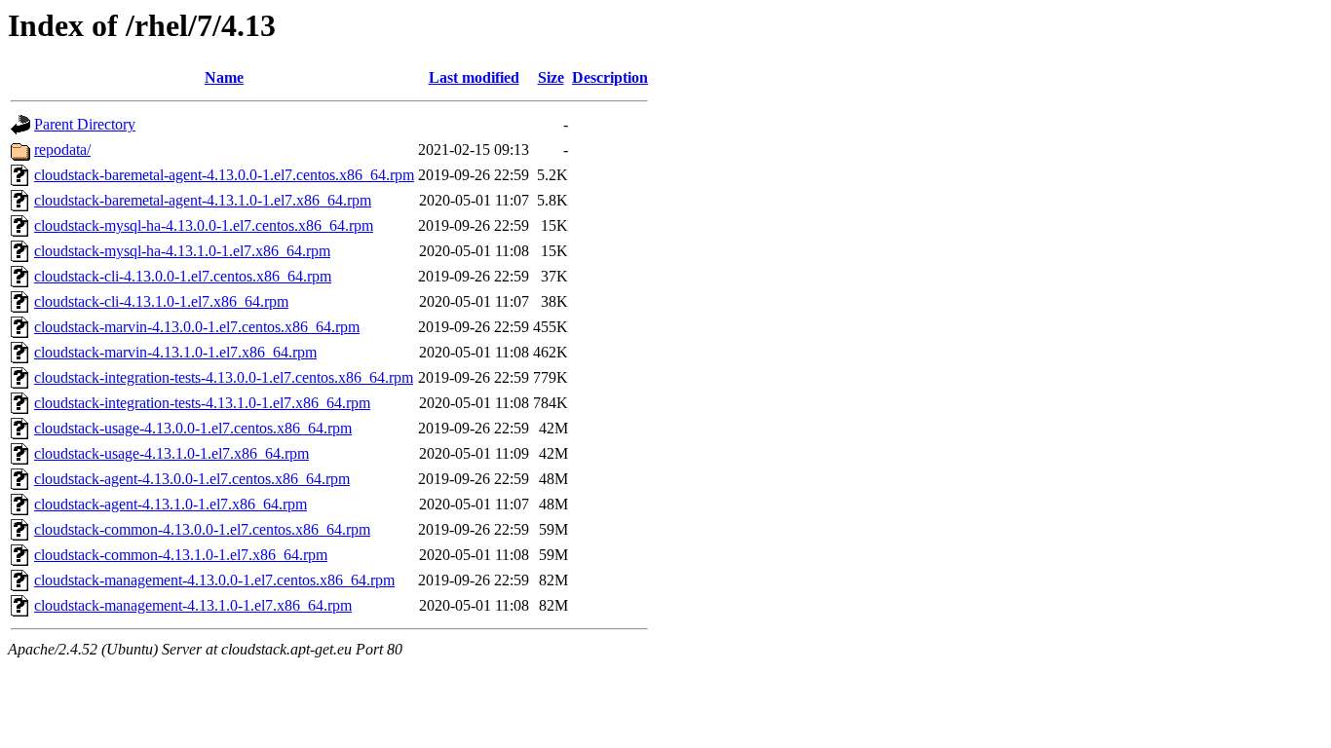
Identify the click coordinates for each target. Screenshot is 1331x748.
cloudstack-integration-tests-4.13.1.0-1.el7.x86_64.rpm (202, 402)
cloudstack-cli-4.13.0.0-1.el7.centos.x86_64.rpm (182, 276)
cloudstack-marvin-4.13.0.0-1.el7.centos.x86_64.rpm (197, 326)
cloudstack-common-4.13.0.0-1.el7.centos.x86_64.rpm (202, 529)
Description (610, 77)
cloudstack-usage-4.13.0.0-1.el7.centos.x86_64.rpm (193, 428)
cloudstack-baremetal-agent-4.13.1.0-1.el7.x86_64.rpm (202, 200)
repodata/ (62, 149)
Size (551, 77)
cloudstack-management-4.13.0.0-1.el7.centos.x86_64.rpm (214, 580)
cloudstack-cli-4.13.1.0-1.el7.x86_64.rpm (161, 301)
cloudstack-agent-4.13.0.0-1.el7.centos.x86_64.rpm (192, 478)
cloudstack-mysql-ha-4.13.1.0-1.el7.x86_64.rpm (182, 251)
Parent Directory (84, 124)
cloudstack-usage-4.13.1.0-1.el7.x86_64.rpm (171, 453)
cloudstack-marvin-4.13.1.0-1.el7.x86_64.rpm (175, 352)
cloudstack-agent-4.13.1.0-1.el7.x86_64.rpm (170, 504)
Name (224, 77)
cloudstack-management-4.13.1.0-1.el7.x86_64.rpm (193, 605)
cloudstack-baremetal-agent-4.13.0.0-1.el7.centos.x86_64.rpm (224, 175)
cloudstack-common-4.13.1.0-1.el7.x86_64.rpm (180, 554)
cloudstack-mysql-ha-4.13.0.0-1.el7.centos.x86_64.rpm (203, 225)
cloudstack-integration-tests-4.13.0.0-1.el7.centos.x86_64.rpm (223, 377)
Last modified (474, 77)
